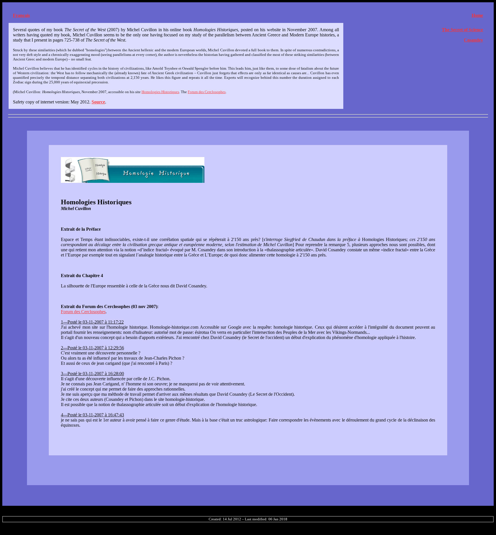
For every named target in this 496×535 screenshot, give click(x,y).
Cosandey (473, 40)
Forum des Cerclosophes (207, 92)
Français (21, 15)
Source (98, 101)
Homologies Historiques (160, 92)
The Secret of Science (462, 29)
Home (477, 15)
